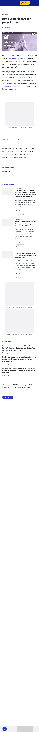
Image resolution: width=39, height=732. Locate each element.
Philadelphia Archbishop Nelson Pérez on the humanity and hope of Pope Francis (26, 255)
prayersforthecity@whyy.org (12, 86)
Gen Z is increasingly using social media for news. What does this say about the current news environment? (19, 359)
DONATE (25, 3)
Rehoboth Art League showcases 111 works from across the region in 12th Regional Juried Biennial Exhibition (18, 370)
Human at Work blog (19, 58)
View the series (8, 176)
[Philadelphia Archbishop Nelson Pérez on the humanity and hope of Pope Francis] (7, 255)
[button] (4, 729)
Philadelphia (16, 8)
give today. (23, 157)
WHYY (7, 3)
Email (18, 139)
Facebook (17, 83)
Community (7, 8)
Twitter (7, 83)
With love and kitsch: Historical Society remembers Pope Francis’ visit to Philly (25, 224)
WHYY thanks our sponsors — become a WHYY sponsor (19, 127)
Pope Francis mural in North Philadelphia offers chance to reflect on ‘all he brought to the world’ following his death (25, 193)
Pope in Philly (6, 14)
